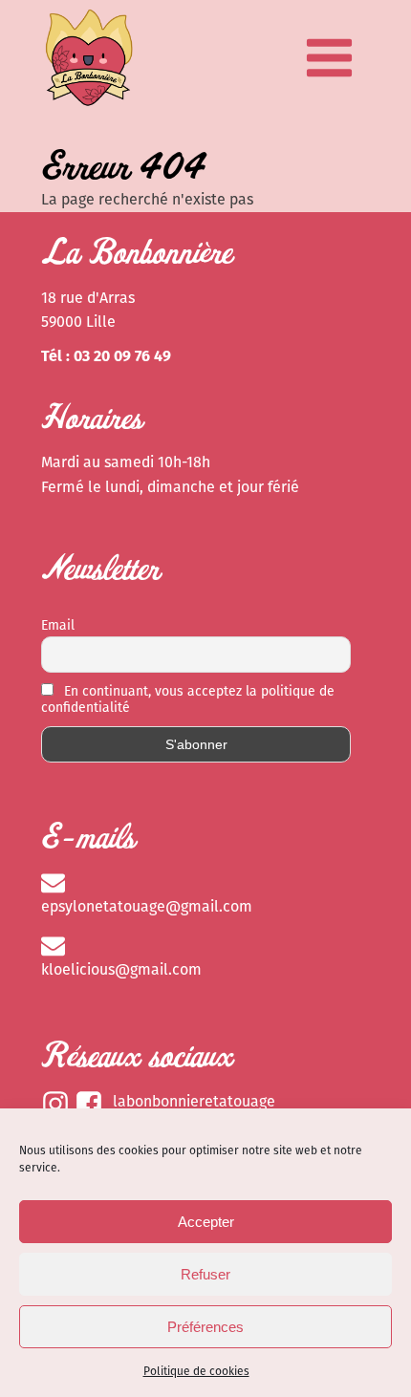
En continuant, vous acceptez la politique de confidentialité (188, 699)
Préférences (205, 1327)
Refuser (205, 1274)
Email (58, 625)
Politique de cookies (196, 1371)
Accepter (206, 1222)
